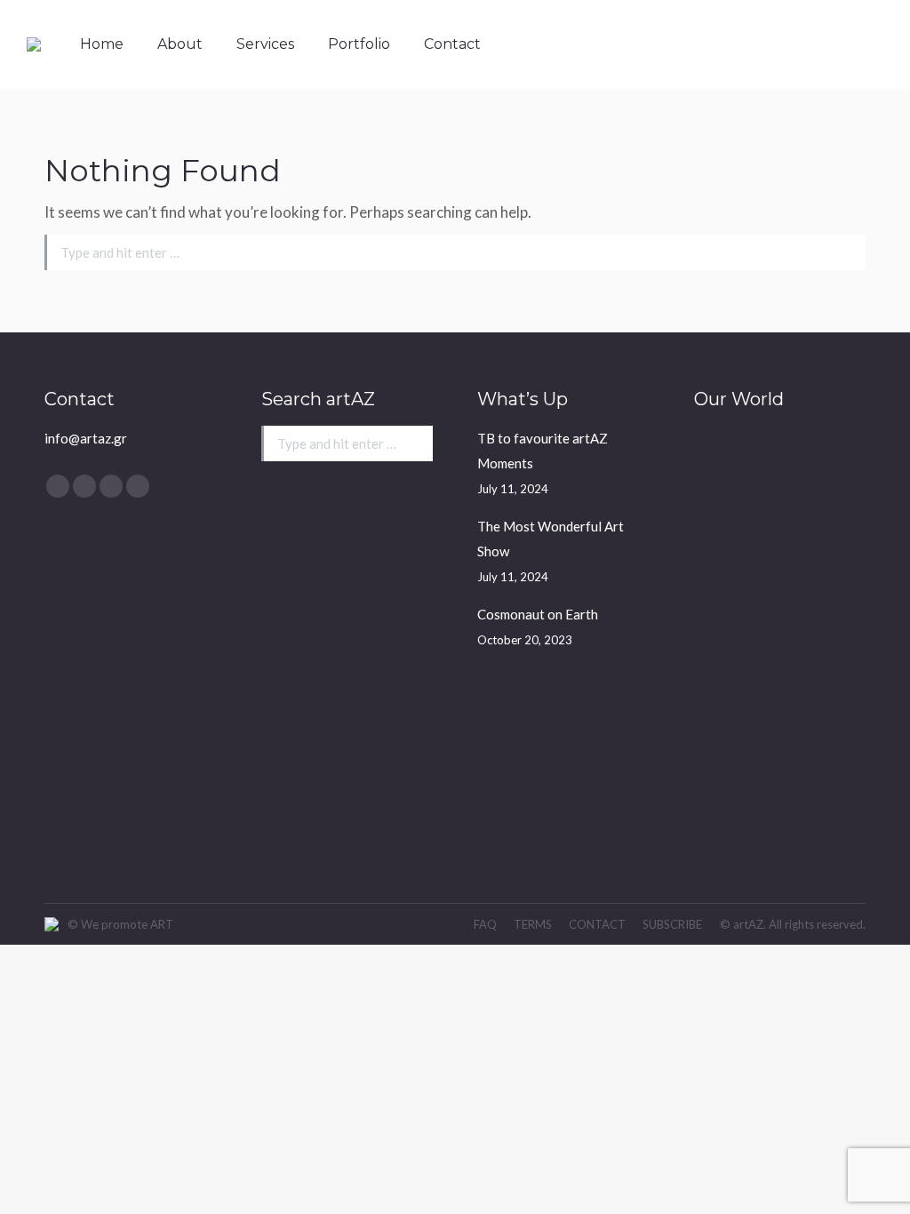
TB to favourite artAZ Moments (542, 450)
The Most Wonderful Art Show (550, 538)
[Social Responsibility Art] (728, 464)
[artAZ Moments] (796, 806)
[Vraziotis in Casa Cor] (796, 464)
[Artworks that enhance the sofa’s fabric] (728, 533)
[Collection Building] (796, 601)
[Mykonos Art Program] (796, 533)
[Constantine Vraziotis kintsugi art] (728, 669)
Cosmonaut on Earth (537, 614)
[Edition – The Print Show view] (796, 669)
